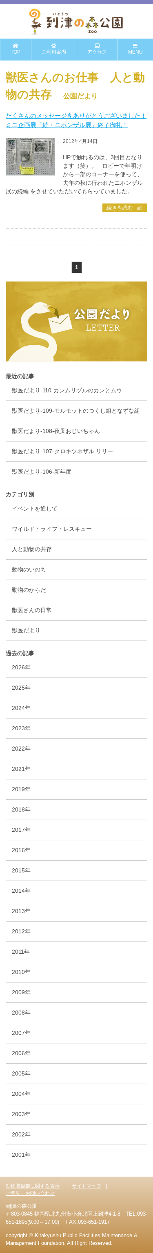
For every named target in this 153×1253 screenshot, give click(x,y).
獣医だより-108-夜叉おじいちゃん (56, 431)
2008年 (21, 1012)
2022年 (21, 748)
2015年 (21, 870)
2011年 (21, 951)
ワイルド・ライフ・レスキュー (52, 529)
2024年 (21, 708)
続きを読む (119, 208)
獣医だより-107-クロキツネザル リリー (62, 451)
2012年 (21, 931)
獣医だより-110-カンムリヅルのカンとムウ (67, 390)
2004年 (21, 1094)
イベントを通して (35, 508)
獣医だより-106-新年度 (41, 471)
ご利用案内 (54, 52)
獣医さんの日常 (32, 610)
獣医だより (26, 630)
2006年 (21, 1053)
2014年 (21, 890)
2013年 (21, 911)
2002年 (21, 1134)
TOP (15, 52)
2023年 (21, 728)
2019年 (21, 789)
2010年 (21, 972)
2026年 (21, 667)
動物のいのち (29, 569)
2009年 (21, 992)
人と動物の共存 (32, 549)
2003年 (21, 1114)
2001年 (21, 1154)
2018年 (21, 809)
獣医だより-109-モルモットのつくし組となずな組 (76, 410)
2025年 (21, 687)
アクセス (97, 52)
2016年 (21, 850)
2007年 (21, 1033)
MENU (135, 52)
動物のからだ (29, 589)
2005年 (21, 1073)
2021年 (21, 769)
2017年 (21, 830)
